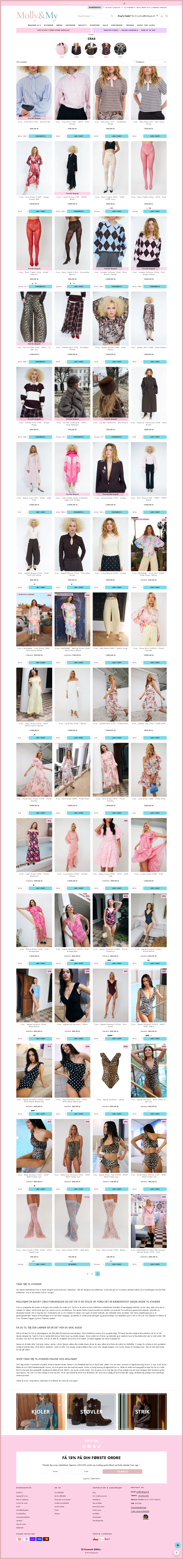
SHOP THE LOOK (146, 25)
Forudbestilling (21, 1514)
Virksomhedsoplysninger (138, 1507)
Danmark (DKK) (92, 1549)
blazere (65, 1344)
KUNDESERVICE (95, 7)
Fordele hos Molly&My (62, 1503)
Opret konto (95, 1478)
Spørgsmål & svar (22, 1496)
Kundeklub (96, 1514)
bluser (86, 1344)
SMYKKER (70, 25)
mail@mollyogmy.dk (148, 16)
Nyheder (95, 25)
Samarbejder (97, 1517)
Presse (57, 1510)
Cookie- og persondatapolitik (140, 1511)
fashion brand (87, 1310)
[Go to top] (178, 1545)
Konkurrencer (97, 1510)
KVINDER (48, 25)
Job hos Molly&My (60, 1496)
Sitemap (57, 1514)
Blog (94, 1492)
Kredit (18, 1507)
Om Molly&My (59, 1492)
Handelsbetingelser (22, 1510)
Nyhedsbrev (96, 1500)
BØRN (59, 25)
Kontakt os (19, 1492)
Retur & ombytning (22, 1500)
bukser (46, 1344)
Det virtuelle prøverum (100, 1496)
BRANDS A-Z (34, 25)
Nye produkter (97, 1503)
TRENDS (130, 25)
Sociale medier (59, 1507)
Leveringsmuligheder (23, 1517)
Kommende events (98, 1507)
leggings (98, 1338)
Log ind (86, 1478)
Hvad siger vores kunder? (63, 1500)
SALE (105, 25)
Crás (39, 1344)
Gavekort (19, 1521)
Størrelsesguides (98, 1521)
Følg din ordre (21, 1524)
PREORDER (117, 25)
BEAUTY (83, 25)
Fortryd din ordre (22, 1503)
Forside (91, 34)
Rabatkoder (20, 1528)
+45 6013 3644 (143, 1496)
